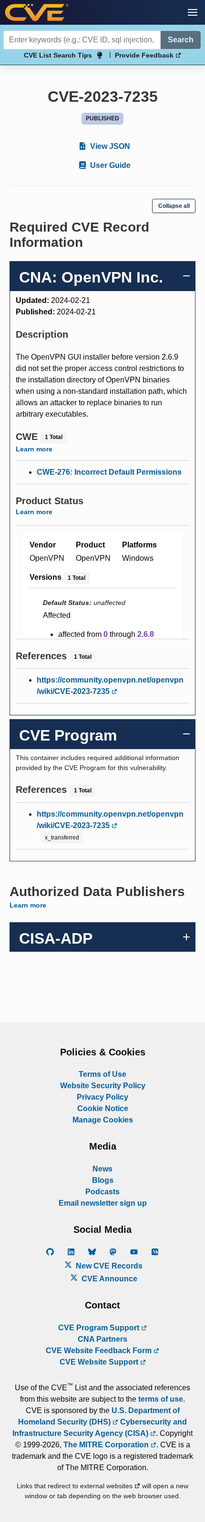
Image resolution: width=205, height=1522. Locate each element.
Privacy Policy (102, 1097)
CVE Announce (108, 1279)
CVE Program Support (99, 1328)
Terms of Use (102, 1074)
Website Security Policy (102, 1086)
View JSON (109, 146)
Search (181, 40)
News (102, 1169)
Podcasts (102, 1192)
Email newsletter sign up (103, 1203)
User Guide (109, 165)
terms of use (160, 1399)
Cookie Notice (102, 1108)
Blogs (102, 1180)
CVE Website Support (100, 1362)
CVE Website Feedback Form (100, 1350)
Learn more (34, 449)
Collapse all (174, 206)
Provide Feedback (145, 55)
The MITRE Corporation (107, 1445)
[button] (192, 12)
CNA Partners (102, 1339)
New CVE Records (108, 1266)
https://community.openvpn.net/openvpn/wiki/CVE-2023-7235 (110, 685)
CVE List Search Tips (58, 55)
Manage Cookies (102, 1120)
